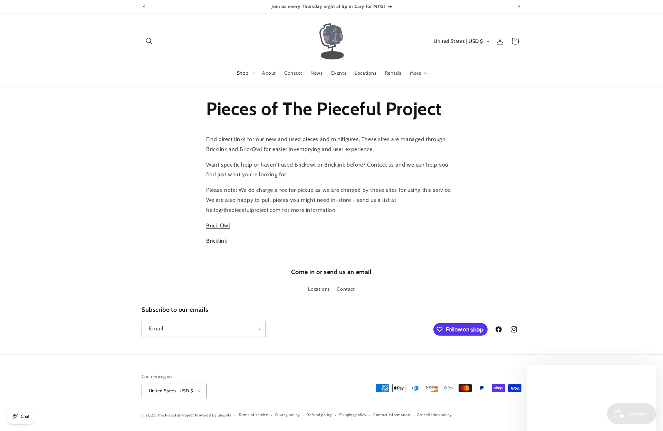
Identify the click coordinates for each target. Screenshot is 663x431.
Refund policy (319, 414)
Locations (319, 289)
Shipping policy (353, 414)
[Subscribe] (258, 329)
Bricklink (216, 240)
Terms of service (253, 414)
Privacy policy (287, 414)
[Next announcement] (519, 6)
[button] (149, 41)
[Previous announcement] (144, 6)
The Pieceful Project (175, 415)
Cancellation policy (434, 414)
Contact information (391, 414)
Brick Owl (218, 225)
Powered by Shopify (213, 415)
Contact (346, 289)
